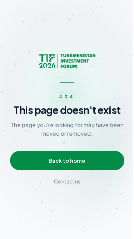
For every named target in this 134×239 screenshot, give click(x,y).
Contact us (67, 181)
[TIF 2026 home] (67, 61)
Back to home (67, 160)
